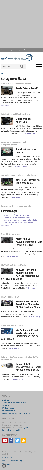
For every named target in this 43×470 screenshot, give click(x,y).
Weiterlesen (6, 105)
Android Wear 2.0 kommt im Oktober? (18, 223)
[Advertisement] (21, 24)
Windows (6, 405)
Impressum (7, 457)
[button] (4, 466)
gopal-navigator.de (18, 50)
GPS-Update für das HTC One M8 (16, 215)
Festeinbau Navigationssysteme (16, 413)
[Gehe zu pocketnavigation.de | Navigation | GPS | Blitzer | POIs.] (2, 73)
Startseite (5, 50)
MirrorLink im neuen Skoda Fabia (17, 218)
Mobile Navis (8, 408)
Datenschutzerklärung (12, 460)
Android (5, 400)
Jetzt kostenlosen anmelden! (15, 429)
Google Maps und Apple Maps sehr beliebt (20, 220)
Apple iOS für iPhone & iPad (14, 402)
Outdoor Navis (8, 410)
